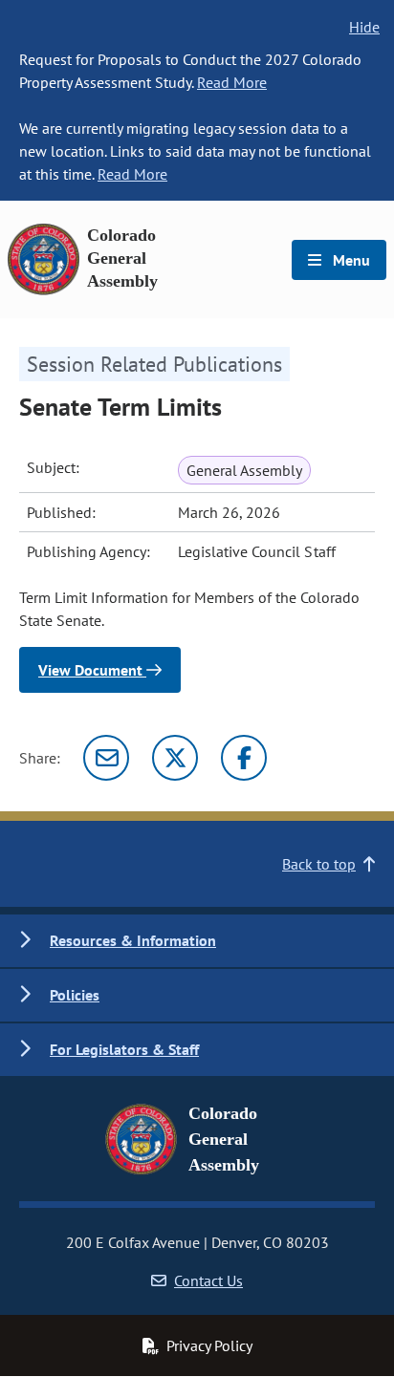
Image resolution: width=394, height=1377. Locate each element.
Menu (349, 259)
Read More (232, 82)
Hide (364, 26)
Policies (74, 994)
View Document (92, 669)
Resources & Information (133, 940)
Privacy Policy (209, 1345)
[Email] (106, 758)
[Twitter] (175, 758)
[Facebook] (244, 758)
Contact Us (208, 1280)
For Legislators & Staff (124, 1049)
